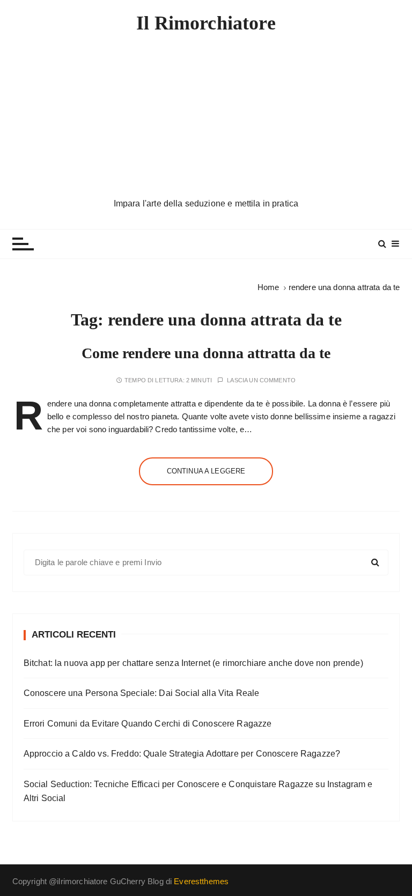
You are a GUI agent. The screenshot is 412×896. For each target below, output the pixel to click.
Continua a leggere (206, 471)
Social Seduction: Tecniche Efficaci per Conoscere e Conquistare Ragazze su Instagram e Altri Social (198, 791)
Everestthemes (201, 881)
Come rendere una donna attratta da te (206, 353)
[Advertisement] (206, 116)
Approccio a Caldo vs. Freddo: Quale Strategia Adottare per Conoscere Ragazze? (182, 753)
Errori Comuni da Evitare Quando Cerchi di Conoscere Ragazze (148, 723)
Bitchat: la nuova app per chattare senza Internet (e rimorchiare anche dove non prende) (193, 663)
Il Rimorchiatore (205, 23)
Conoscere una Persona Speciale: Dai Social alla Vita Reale (142, 693)
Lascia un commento (261, 380)
